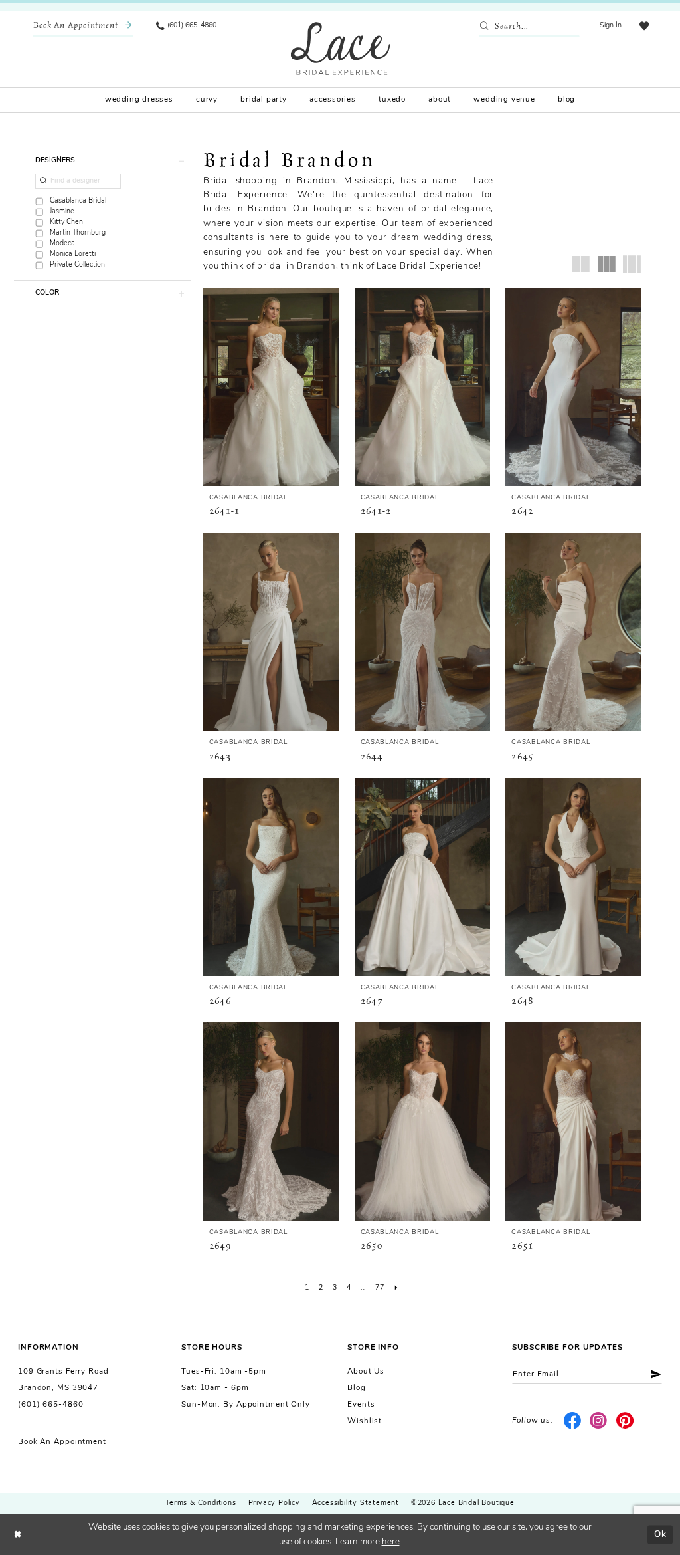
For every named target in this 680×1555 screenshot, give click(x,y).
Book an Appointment (62, 1442)
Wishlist (364, 1421)
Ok (660, 1534)
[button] (611, 26)
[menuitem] (83, 26)
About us (365, 1372)
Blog (356, 1388)
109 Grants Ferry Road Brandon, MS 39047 (63, 1380)
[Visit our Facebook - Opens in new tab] (572, 1421)
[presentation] (271, 387)
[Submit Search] (486, 26)
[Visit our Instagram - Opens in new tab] (598, 1421)
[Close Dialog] (17, 1534)
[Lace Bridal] (340, 48)
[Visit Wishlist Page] (643, 26)
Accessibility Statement (355, 1503)
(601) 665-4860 (50, 1405)
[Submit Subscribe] (651, 1374)
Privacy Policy (274, 1503)
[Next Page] (396, 1288)
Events (361, 1405)
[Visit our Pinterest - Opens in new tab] (625, 1421)
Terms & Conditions (200, 1503)
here (391, 1542)
